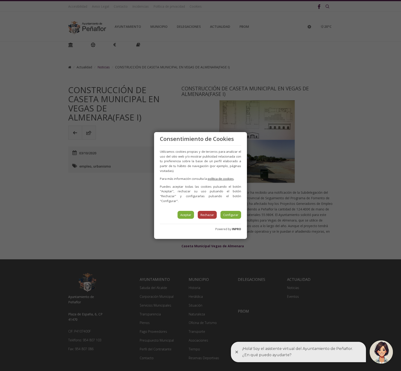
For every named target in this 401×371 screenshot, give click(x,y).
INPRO (236, 229)
